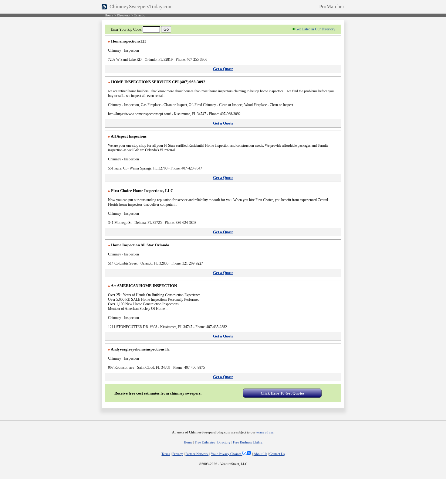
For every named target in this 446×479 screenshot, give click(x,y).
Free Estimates (205, 442)
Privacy (177, 454)
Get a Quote (223, 69)
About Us (260, 454)
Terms (165, 454)
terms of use (264, 432)
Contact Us (277, 454)
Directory (123, 15)
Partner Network (196, 454)
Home (109, 15)
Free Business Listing (247, 442)
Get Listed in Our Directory (315, 29)
